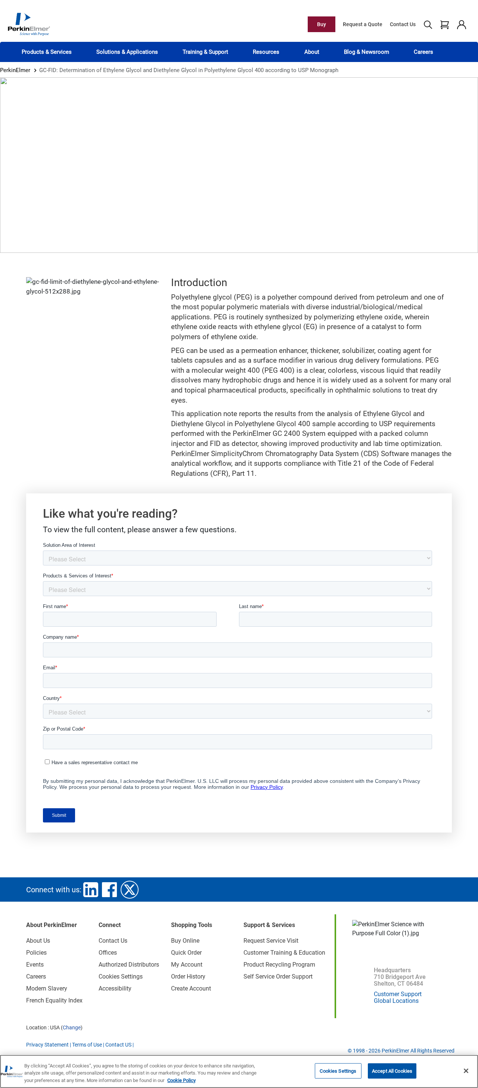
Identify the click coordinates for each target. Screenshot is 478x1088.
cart (444, 24)
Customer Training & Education (284, 952)
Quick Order (186, 952)
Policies (36, 952)
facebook (109, 889)
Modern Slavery (46, 988)
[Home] (28, 24)
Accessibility (115, 988)
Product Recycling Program (279, 964)
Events (35, 964)
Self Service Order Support (278, 976)
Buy (321, 24)
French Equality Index (54, 1000)
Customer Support (398, 994)
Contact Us (403, 24)
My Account (186, 964)
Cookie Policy (181, 1080)
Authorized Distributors (129, 964)
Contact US (118, 1045)
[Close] (466, 1071)
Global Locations (396, 1000)
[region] (239, 1071)
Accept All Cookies (392, 1070)
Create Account (191, 988)
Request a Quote (362, 24)
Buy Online (185, 940)
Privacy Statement (47, 1045)
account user (461, 24)
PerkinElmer (15, 70)
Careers (423, 52)
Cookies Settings (338, 1070)
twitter (130, 890)
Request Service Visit (270, 940)
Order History (188, 976)
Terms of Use (87, 1045)
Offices (108, 952)
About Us (38, 940)
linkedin (90, 889)
